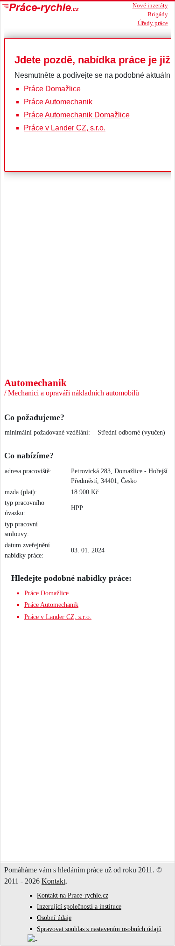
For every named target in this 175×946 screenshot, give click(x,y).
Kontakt (53, 881)
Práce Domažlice (52, 89)
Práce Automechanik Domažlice (77, 115)
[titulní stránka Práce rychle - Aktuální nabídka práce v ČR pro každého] (51, 8)
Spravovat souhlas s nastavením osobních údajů (99, 929)
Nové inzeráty (150, 5)
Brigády (157, 14)
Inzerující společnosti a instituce (79, 906)
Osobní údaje (54, 917)
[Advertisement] (87, 307)
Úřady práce (153, 23)
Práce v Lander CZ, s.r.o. (64, 128)
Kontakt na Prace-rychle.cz (72, 895)
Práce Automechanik (58, 102)
